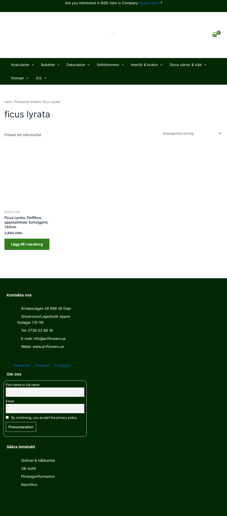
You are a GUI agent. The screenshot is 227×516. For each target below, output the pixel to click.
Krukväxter (20, 64)
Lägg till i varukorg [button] (27, 244)
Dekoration (76, 64)
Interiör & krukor (144, 64)
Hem (8, 102)
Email (10, 401)
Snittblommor (108, 64)
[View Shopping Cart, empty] (214, 35)
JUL (38, 78)
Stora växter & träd (186, 64)
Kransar (17, 78)
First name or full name (22, 385)
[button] (31, 64)
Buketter (48, 64)
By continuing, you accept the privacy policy (43, 417)
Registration (149, 3)
